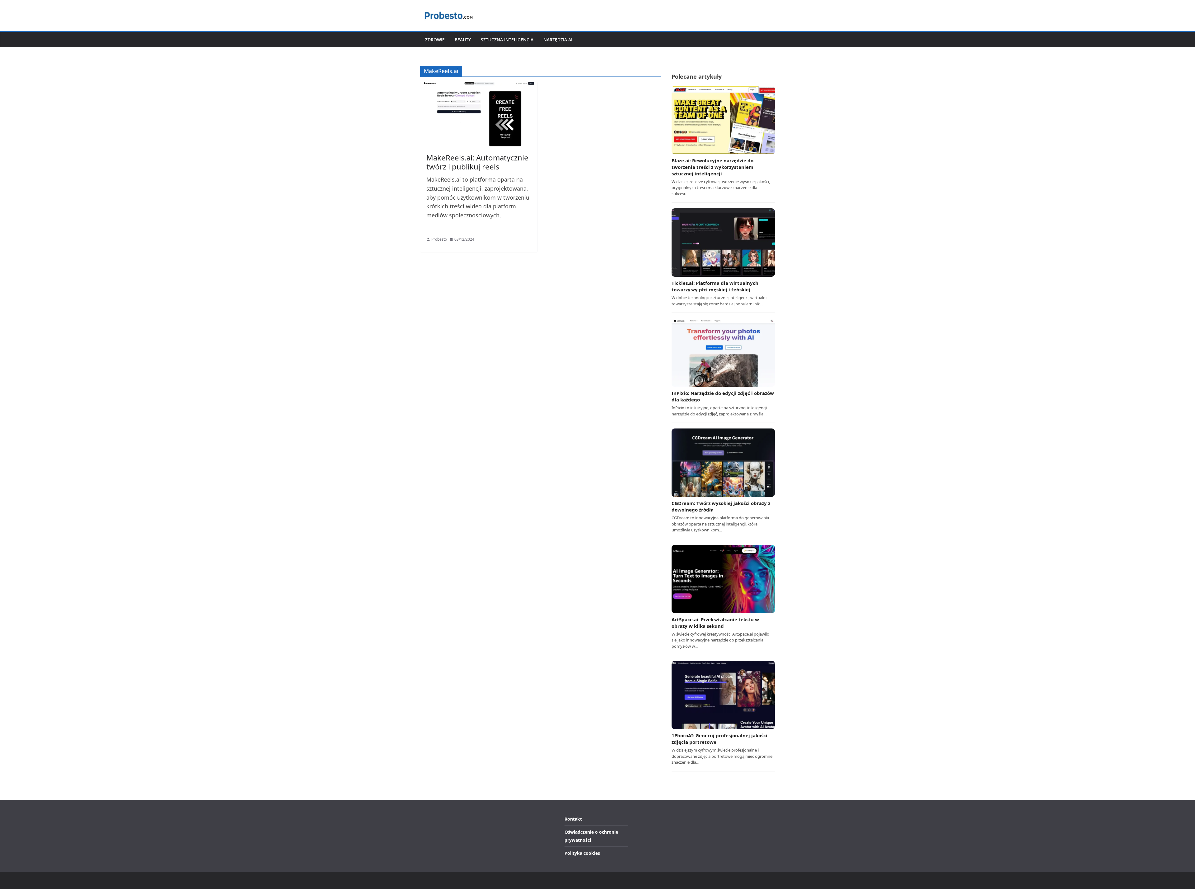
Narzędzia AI (557, 40)
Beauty (463, 40)
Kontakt (573, 819)
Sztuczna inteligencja (507, 40)
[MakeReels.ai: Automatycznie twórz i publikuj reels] (478, 114)
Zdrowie (435, 40)
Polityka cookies (582, 853)
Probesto (439, 239)
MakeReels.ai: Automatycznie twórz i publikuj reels (477, 162)
